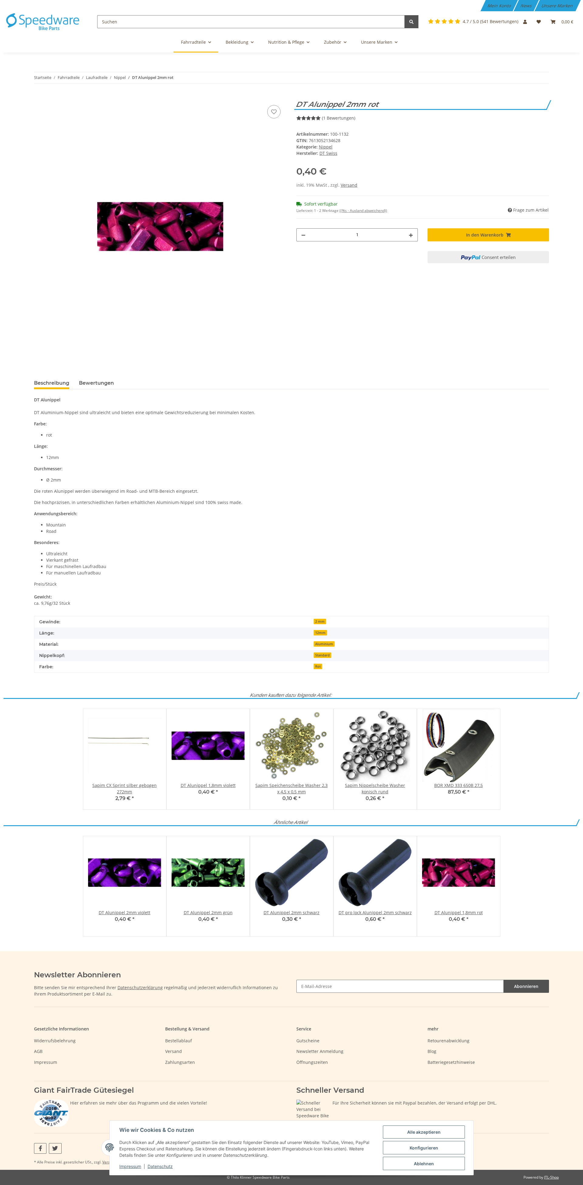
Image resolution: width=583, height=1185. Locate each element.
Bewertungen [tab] (96, 383)
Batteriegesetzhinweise (451, 1062)
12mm (320, 633)
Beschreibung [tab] (51, 383)
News (527, 6)
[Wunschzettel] (539, 21)
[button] (525, 21)
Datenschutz (160, 1166)
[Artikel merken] (274, 111)
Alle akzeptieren (424, 1132)
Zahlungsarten (180, 1062)
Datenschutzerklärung (140, 987)
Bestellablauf (178, 1041)
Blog (432, 1051)
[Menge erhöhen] (411, 235)
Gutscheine (307, 1041)
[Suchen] (411, 21)
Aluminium (324, 644)
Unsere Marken (558, 6)
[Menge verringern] (303, 235)
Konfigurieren (424, 1147)
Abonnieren (526, 986)
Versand (349, 185)
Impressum (45, 1062)
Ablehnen (424, 1163)
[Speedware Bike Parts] (44, 22)
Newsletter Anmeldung (319, 1051)
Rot (318, 666)
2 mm (320, 621)
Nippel (325, 147)
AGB (38, 1051)
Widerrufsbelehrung (55, 1041)
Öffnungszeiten (312, 1062)
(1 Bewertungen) (338, 118)
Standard (322, 655)
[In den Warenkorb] (39, 97)
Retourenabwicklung (448, 1041)
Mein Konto (500, 6)
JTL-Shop (551, 1177)
